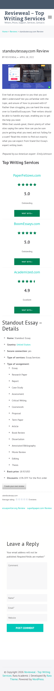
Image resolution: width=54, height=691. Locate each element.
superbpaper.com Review (39, 508)
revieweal (11, 57)
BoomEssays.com (27, 223)
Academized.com (27, 272)
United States (24, 344)
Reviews (13, 31)
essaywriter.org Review (13, 508)
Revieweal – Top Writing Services (24, 15)
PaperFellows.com (27, 175)
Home (5, 31)
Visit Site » (27, 213)
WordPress (38, 679)
